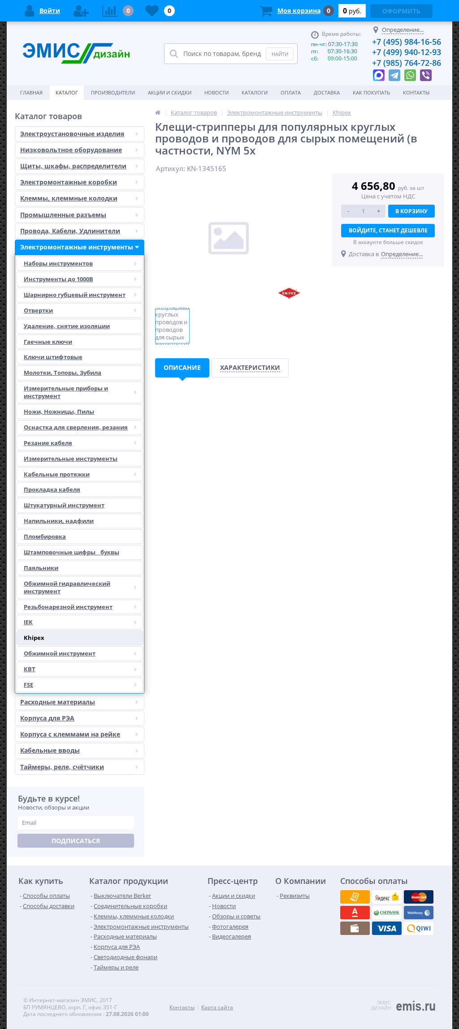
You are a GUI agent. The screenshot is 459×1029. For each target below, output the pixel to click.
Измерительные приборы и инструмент (66, 392)
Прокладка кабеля (52, 489)
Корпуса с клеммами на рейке (70, 734)
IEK (28, 622)
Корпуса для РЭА (47, 718)
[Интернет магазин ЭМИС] (157, 112)
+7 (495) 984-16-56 (406, 41)
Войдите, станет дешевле (388, 230)
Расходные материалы (57, 702)
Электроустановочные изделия (72, 133)
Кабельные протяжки (57, 474)
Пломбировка (45, 536)
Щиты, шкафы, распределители (73, 166)
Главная (31, 92)
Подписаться (76, 840)
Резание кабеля (48, 443)
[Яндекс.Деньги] (355, 912)
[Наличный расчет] (387, 928)
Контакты (416, 92)
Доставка (327, 92)
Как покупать (371, 92)
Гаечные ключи (48, 342)
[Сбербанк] (355, 928)
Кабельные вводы (50, 750)
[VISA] (355, 897)
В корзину (411, 211)
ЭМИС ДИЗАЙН (381, 1005)
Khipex (34, 638)
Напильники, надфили (59, 521)
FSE (28, 685)
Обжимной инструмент (59, 653)
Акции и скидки (169, 92)
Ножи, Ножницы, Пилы (59, 411)
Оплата (291, 92)
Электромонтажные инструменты (76, 247)
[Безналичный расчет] (418, 928)
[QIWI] (387, 912)
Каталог (67, 92)
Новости (216, 92)
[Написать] (379, 73)
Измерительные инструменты (70, 458)
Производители (113, 92)
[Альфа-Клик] (418, 912)
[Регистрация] (81, 10)
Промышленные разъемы (63, 214)
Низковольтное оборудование (71, 150)
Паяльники (41, 568)
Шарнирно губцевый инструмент (75, 295)
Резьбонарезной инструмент (68, 607)
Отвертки (38, 310)
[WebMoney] (418, 897)
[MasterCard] (387, 897)
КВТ (29, 669)
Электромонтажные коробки (68, 182)
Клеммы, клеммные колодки (68, 198)
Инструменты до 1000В (58, 279)
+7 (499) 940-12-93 (406, 52)
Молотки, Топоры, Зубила (62, 373)
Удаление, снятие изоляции (67, 326)
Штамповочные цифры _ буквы (71, 552)
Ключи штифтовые (53, 357)
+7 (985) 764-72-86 (406, 62)
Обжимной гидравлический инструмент (67, 587)
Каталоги (255, 92)
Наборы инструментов (58, 263)
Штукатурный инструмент (64, 505)
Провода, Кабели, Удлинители (70, 231)
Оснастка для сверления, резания (76, 427)
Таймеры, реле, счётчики (62, 767)
